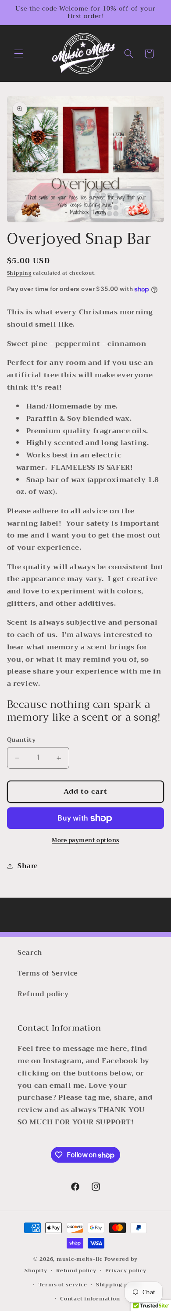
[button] (18, 54)
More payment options (85, 840)
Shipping (19, 273)
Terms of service (63, 1284)
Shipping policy (119, 1284)
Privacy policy (125, 1270)
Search (30, 952)
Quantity (21, 740)
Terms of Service (48, 973)
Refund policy (43, 994)
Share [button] (28, 866)
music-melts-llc (80, 1259)
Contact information (90, 1298)
